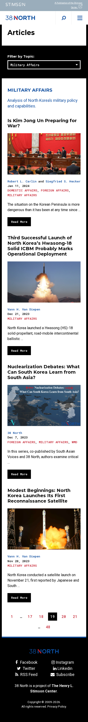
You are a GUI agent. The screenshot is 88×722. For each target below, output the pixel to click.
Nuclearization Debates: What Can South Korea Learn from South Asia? (43, 372)
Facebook (28, 662)
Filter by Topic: (20, 56)
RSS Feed (28, 674)
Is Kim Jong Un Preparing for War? (42, 123)
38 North (14, 433)
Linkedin (65, 668)
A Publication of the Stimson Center (68, 5)
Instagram (65, 662)
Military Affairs (22, 195)
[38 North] (44, 651)
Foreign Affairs (55, 190)
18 (42, 617)
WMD (74, 442)
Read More (19, 222)
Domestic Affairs (22, 190)
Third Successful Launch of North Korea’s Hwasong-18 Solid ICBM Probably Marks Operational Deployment (40, 245)
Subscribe (64, 674)
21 (76, 617)
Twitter (28, 668)
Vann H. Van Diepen (23, 309)
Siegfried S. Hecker (63, 181)
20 (64, 617)
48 (49, 627)
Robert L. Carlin (22, 181)
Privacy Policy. (57, 706)
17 (31, 617)
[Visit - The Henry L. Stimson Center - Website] (22, 4)
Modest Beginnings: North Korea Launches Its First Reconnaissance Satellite (38, 496)
